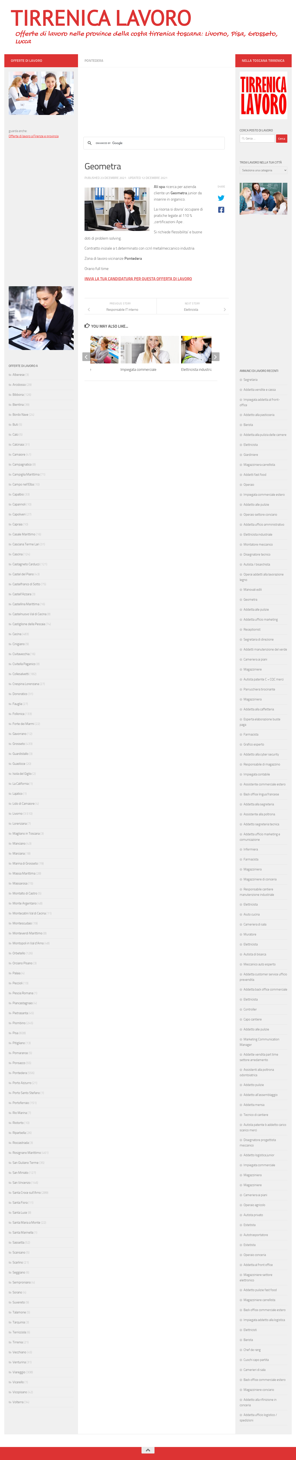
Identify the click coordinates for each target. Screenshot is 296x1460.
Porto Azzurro (22, 1083)
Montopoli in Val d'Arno (28, 943)
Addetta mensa (254, 1105)
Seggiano (19, 1272)
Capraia (17, 524)
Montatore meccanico (258, 544)
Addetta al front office (258, 1265)
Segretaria (250, 380)
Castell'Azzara (22, 594)
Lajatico (18, 794)
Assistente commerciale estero (265, 784)
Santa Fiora (20, 1203)
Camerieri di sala (254, 1370)
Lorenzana (20, 824)
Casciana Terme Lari (26, 544)
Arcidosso (19, 385)
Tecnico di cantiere (256, 1115)
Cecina (17, 634)
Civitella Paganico (24, 664)
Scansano (19, 1252)
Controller (250, 1009)
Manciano (19, 843)
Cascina (18, 554)
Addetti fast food (255, 475)
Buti (15, 425)
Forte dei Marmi (23, 724)
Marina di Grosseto (25, 863)
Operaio (249, 485)
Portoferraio (21, 1103)
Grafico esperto (254, 744)
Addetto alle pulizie (256, 505)
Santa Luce (20, 1213)
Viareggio (19, 1372)
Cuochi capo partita (256, 1360)
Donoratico (20, 694)
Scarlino (18, 1262)
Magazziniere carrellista (259, 1300)
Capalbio (18, 494)
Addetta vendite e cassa (260, 390)
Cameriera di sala (255, 924)
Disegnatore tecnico (257, 554)
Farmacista (251, 734)
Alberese (19, 375)
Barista (248, 425)
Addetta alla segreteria (259, 804)
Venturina (19, 1362)
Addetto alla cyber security (261, 754)
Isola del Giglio (22, 774)
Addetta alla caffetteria (259, 709)
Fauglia (17, 704)
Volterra (18, 1402)
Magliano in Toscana (26, 833)
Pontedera (94, 61)
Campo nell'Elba (23, 484)
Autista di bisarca (255, 954)
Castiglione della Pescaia (29, 624)
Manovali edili (253, 590)
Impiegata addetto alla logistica (264, 1320)
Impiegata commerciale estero (264, 495)
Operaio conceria (255, 1255)
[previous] (86, 356)
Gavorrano (19, 734)
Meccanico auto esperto (260, 964)
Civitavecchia (21, 654)
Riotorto (18, 1123)
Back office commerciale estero (265, 1310)
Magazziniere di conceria (260, 879)
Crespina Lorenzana (26, 684)
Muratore (250, 934)
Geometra (250, 600)
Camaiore (19, 454)
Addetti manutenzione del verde (265, 649)
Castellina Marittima (26, 604)
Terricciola (19, 1332)
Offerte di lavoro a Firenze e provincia (34, 136)
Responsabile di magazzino (262, 764)
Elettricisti (250, 1330)
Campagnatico (22, 464)
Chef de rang (252, 1350)
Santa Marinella (23, 1232)
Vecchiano (19, 1352)
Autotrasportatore (256, 1235)
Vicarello (18, 1382)
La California (21, 784)
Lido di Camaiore (24, 804)
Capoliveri (19, 514)
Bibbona (18, 395)
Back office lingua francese (261, 794)
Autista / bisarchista (257, 564)
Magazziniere (253, 669)
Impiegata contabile (257, 774)
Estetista (249, 1225)
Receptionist (252, 629)
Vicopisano (20, 1392)
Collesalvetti (21, 674)
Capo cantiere (253, 1019)
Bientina (18, 405)
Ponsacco (19, 1063)
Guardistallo (20, 754)
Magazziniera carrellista (259, 465)
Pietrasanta (20, 1013)
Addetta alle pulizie (256, 609)
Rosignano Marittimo (27, 1153)
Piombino (19, 1023)
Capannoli (19, 504)
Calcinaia (18, 444)
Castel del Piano (23, 574)
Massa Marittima (24, 873)
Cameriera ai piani (255, 659)
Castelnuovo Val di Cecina (29, 614)
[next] (215, 356)
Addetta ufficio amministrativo (264, 524)
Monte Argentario (25, 903)
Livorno (18, 814)
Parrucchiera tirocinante (259, 689)
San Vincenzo (22, 1183)
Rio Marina (20, 1113)
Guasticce (19, 764)
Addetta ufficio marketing (261, 619)
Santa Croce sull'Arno (27, 1193)
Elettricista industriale (198, 369)
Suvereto (19, 1302)
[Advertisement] (156, 97)
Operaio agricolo (254, 1205)
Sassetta (18, 1242)
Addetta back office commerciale (265, 989)
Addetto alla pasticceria (259, 415)
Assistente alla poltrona (259, 814)
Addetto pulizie (254, 1085)
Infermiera (251, 849)
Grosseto (19, 744)
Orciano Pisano (23, 963)
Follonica (18, 714)
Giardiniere (251, 455)
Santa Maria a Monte (26, 1223)
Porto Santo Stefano (26, 1093)
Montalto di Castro (25, 893)
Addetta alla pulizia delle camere (265, 435)
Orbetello (19, 953)
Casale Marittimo (24, 534)
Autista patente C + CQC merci (264, 679)
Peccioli (18, 983)
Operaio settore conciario (260, 515)
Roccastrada (21, 1143)
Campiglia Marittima (26, 474)
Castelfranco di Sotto (26, 584)
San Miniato (20, 1173)
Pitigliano (19, 1043)
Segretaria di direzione (259, 639)
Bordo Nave (20, 415)
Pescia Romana (23, 993)
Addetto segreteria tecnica (261, 824)
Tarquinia (19, 1322)
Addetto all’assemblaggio (261, 1095)
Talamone (19, 1312)
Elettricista (251, 445)
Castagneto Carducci (26, 564)
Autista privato (253, 1215)
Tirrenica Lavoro (101, 17)
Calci (15, 435)
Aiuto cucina (252, 914)
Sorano (17, 1292)
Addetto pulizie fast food (260, 1290)
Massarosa (20, 883)
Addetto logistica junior (259, 1155)
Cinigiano (19, 644)
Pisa (15, 1033)
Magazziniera (253, 699)
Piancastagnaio (23, 1003)
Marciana (19, 853)
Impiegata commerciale (138, 369)
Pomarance (20, 1053)
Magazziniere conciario (259, 1390)
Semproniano (22, 1282)
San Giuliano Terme (26, 1163)
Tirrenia (18, 1342)
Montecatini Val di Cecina (29, 913)
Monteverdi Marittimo (27, 933)
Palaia (16, 973)
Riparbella (19, 1133)
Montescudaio (22, 923)
